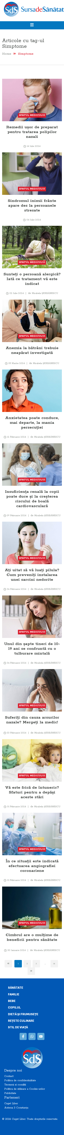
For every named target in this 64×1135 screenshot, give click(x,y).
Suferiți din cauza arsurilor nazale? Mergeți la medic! (32, 720)
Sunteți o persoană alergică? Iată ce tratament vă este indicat (32, 279)
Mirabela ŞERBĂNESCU (45, 293)
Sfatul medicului (32, 115)
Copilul (14, 1007)
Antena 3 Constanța (16, 1107)
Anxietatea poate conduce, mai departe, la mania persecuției (32, 422)
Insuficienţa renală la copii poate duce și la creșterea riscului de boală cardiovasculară (32, 498)
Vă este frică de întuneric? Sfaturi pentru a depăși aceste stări (32, 792)
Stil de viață (18, 1027)
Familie (13, 994)
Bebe (11, 1001)
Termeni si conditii (15, 1084)
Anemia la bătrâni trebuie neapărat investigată (32, 350)
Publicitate (10, 1093)
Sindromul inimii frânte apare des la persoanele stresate (32, 205)
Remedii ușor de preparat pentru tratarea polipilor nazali (32, 132)
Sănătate (15, 987)
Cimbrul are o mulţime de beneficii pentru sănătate (32, 937)
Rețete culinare (21, 1020)
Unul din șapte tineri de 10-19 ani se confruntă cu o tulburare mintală (32, 648)
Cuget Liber (11, 1103)
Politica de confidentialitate (20, 1080)
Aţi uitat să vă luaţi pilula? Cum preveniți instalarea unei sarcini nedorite (32, 575)
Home (6, 54)
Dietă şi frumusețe (23, 1014)
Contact (9, 1076)
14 (54, 963)
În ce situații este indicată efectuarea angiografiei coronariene (32, 866)
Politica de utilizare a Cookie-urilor (24, 1089)
